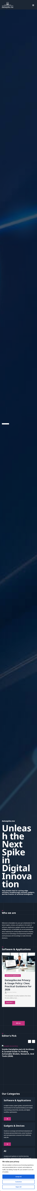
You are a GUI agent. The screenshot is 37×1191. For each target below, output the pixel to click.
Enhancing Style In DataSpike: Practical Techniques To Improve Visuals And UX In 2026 (17, 986)
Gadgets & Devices (14, 1125)
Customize (18, 1182)
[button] (3, 984)
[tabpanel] (18, 981)
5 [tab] (21, 1018)
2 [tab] (16, 1018)
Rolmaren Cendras (11, 995)
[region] (18, 1174)
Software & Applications (13, 975)
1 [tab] (14, 1018)
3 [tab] (17, 1018)
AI (5, 1151)
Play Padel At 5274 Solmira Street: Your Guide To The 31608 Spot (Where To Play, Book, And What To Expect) (18, 1052)
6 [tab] (23, 1018)
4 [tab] (19, 1018)
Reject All (18, 1187)
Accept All (18, 1176)
